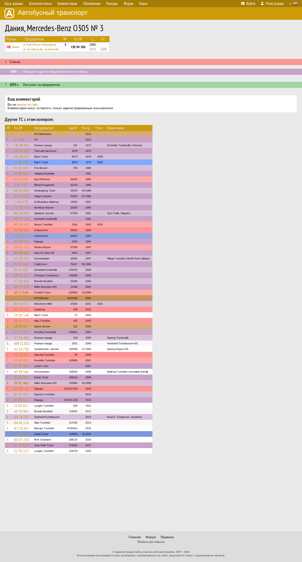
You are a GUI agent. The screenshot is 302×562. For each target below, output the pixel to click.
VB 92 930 (21, 354)
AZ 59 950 (21, 434)
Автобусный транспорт (53, 12)
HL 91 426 (21, 168)
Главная (135, 537)
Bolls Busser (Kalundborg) (41, 44)
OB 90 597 (21, 156)
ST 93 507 (21, 332)
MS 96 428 (21, 224)
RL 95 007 (21, 269)
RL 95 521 (21, 303)
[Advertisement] (151, 495)
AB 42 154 (21, 320)
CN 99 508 (21, 151)
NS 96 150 (21, 196)
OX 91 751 (21, 247)
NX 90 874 (21, 241)
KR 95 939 (21, 190)
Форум (151, 537)
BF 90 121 (21, 400)
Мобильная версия (151, 542)
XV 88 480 (21, 230)
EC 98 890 (21, 162)
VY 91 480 (21, 383)
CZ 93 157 (21, 451)
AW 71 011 (22, 343)
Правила (167, 537)
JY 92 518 (21, 179)
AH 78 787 (21, 417)
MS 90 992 (21, 213)
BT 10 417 (21, 428)
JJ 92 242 (20, 185)
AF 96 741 (21, 388)
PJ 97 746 (21, 264)
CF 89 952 (21, 405)
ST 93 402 (21, 337)
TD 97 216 (21, 207)
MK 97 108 (21, 218)
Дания (15, 47)
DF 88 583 (21, 252)
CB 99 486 (21, 145)
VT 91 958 (21, 281)
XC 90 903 (21, 377)
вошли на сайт (27, 104)
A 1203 (19, 139)
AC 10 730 (21, 349)
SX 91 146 (21, 315)
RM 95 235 (21, 286)
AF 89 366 (21, 371)
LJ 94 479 (21, 202)
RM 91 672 (21, 275)
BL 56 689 (21, 445)
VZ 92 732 (21, 258)
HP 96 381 (21, 173)
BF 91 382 (21, 394)
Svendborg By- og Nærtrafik (42, 49)
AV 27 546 (21, 292)
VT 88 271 (21, 235)
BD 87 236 (21, 439)
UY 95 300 (21, 366)
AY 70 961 (21, 411)
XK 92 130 (21, 309)
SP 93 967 (21, 326)
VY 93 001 (21, 360)
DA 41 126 (21, 422)
